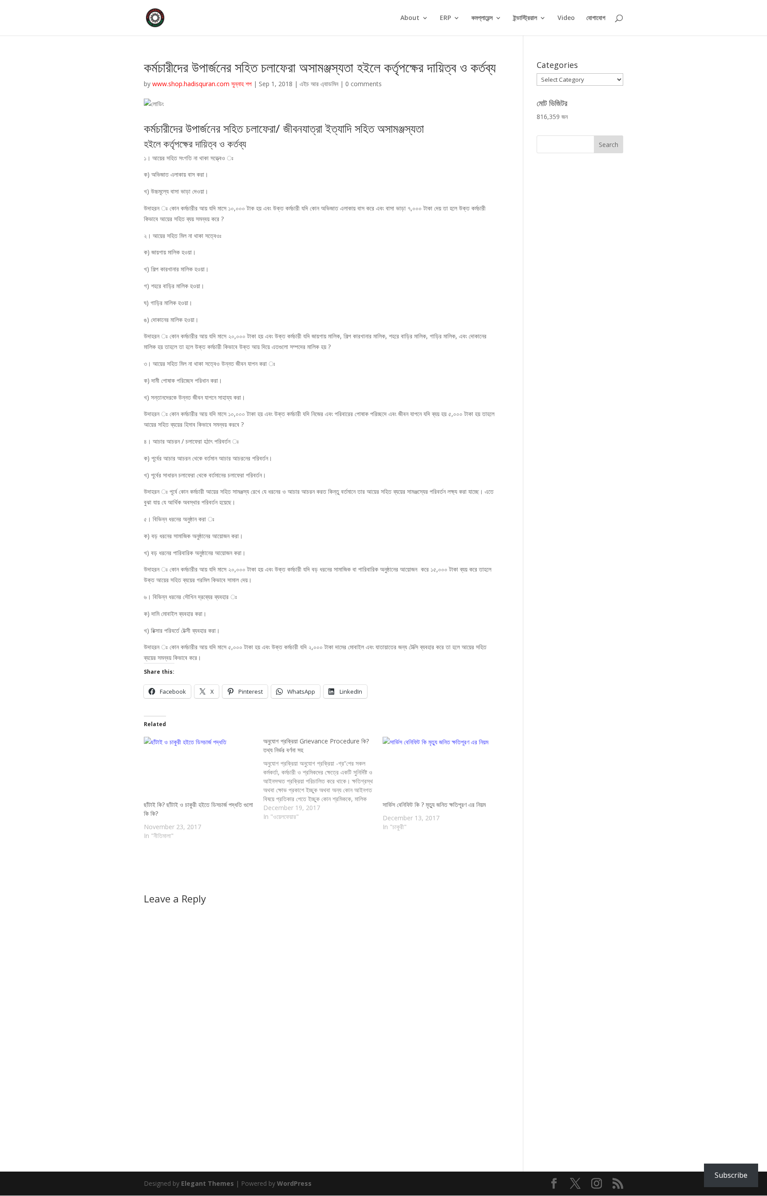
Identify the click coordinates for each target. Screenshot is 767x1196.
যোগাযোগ (595, 18)
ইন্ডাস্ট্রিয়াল (525, 18)
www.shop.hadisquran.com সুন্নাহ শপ (202, 83)
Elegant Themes (207, 1183)
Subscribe (731, 1175)
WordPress (294, 1183)
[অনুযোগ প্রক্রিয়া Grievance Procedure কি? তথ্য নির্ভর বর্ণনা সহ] (323, 779)
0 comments (363, 83)
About (409, 18)
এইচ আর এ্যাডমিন (319, 83)
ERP (445, 18)
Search (608, 144)
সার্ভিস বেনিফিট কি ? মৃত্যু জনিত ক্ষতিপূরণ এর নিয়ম (434, 804)
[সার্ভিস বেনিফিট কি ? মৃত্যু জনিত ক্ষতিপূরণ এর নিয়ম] (438, 768)
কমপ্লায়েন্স (482, 18)
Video (566, 18)
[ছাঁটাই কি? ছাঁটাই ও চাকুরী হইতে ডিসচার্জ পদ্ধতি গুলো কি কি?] (199, 768)
